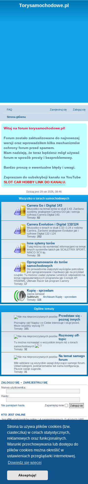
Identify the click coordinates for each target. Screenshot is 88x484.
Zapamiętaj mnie (55, 405)
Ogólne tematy (44, 308)
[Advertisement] (44, 55)
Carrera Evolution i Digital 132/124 (52, 224)
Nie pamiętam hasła (12, 405)
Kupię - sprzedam (40, 290)
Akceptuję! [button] (27, 475)
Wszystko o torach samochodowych (44, 198)
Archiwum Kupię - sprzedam (60, 296)
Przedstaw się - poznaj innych (70, 317)
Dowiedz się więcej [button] (25, 462)
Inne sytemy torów (41, 243)
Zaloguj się (10, 382)
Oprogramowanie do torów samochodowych (47, 264)
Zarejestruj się (35, 382)
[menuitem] (7, 109)
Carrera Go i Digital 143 (44, 205)
